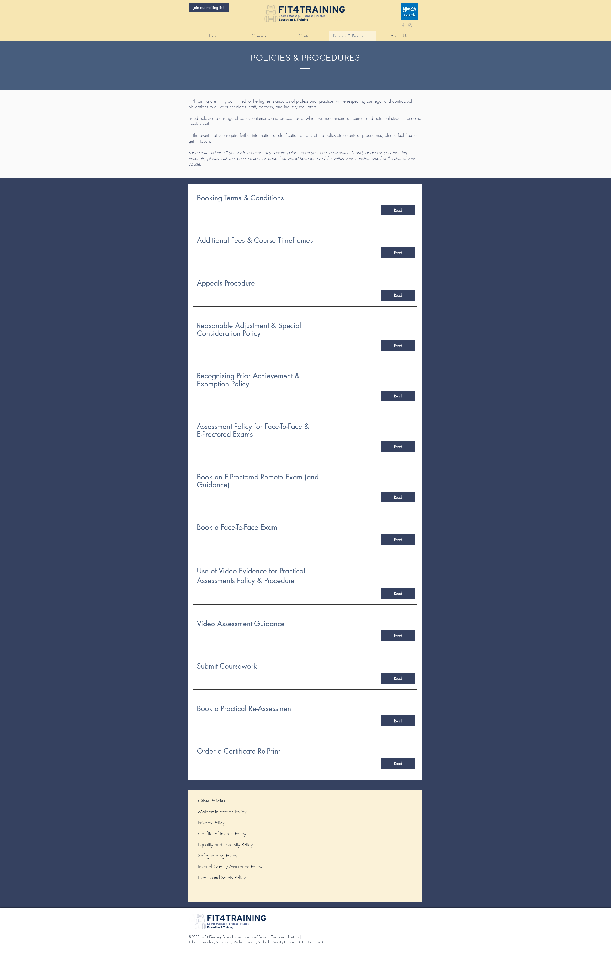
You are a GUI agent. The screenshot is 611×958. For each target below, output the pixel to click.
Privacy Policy (211, 822)
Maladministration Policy (222, 811)
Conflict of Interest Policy (222, 833)
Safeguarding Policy (217, 855)
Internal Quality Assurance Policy (230, 866)
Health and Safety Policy (222, 877)
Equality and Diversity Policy (225, 844)
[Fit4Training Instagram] (410, 25)
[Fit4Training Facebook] (403, 25)
